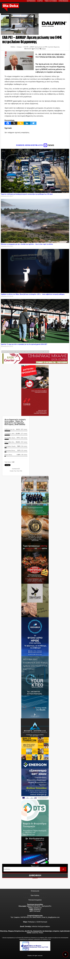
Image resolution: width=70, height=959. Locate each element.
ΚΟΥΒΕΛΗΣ (20, 351)
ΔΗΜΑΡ (4, 351)
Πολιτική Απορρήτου (35, 900)
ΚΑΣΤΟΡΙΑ (11, 351)
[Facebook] (8, 123)
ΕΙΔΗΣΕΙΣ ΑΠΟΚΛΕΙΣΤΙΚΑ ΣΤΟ (29, 145)
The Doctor (37, 48)
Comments (16, 468)
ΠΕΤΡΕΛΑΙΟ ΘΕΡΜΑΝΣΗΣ (34, 351)
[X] (14, 123)
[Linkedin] (27, 123)
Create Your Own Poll (16, 471)
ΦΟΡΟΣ (46, 351)
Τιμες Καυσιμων (51, 1)
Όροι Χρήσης (35, 895)
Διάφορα (43, 48)
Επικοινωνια (63, 1)
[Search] (63, 869)
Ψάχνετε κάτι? (35, 866)
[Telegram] (33, 123)
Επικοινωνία (35, 891)
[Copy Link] (20, 123)
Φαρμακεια (31, 1)
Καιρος (40, 1)
